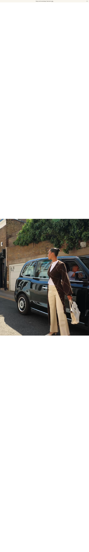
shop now (4, 549)
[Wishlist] (79, 4)
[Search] (76, 4)
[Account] (82, 4)
